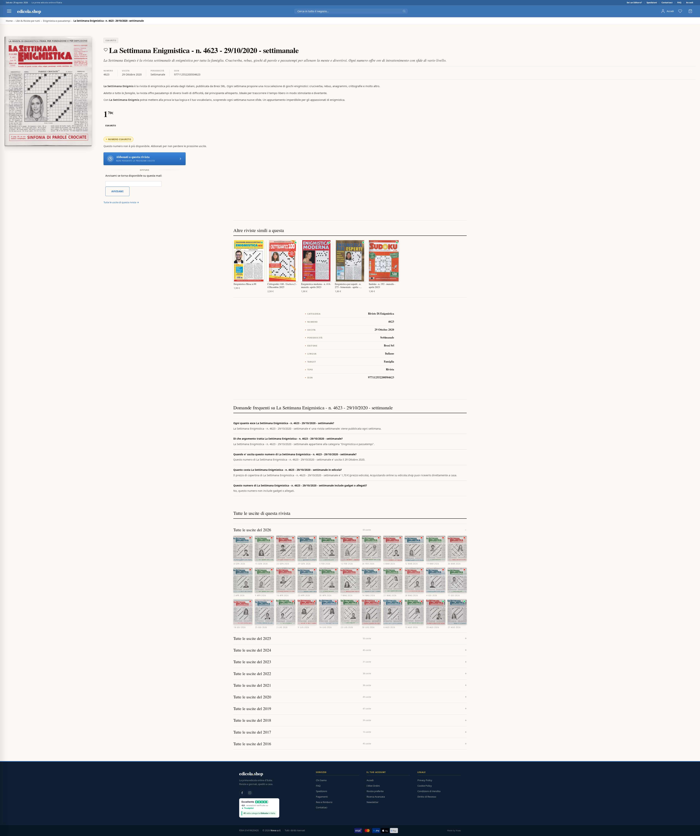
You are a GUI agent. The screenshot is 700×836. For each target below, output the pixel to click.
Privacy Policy (424, 780)
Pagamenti (322, 796)
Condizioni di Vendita (428, 791)
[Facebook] (242, 793)
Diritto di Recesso (426, 796)
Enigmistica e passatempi (56, 21)
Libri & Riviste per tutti (28, 21)
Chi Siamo (321, 780)
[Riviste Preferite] (680, 11)
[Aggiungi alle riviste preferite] (106, 50)
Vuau (458, 830)
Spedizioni (652, 2)
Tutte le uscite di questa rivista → (121, 202)
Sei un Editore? (634, 2)
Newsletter (372, 802)
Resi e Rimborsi (324, 802)
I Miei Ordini (373, 785)
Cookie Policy (424, 785)
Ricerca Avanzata (376, 796)
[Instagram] (250, 793)
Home (9, 21)
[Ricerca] (404, 11)
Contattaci (667, 2)
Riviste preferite (375, 791)
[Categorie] (9, 11)
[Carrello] (690, 11)
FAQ (679, 2)
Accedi (689, 2)
